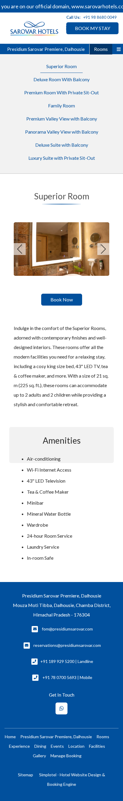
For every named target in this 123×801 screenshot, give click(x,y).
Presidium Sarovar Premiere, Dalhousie (46, 49)
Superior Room (61, 66)
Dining (40, 746)
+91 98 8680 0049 (100, 17)
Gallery (39, 755)
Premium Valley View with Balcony (61, 118)
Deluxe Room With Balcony (61, 79)
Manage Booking (66, 755)
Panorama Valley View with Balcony (61, 131)
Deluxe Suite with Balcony (61, 145)
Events (57, 746)
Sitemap (25, 774)
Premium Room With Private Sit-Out (61, 92)
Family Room (61, 105)
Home (10, 736)
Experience (19, 746)
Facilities (97, 746)
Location (76, 746)
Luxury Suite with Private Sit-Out (61, 158)
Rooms (101, 49)
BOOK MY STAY (92, 28)
